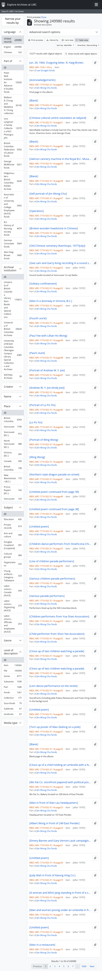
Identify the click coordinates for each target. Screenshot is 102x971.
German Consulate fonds (13, 243)
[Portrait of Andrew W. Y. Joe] (47, 370)
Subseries (13, 682)
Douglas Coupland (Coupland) (13, 545)
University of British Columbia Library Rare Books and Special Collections (13, 300)
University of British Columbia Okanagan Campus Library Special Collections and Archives (13, 355)
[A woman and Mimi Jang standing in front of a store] (60, 892)
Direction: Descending (87, 45)
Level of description (11, 651)
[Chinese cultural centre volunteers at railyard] (57, 117)
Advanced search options (44, 32)
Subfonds (13, 709)
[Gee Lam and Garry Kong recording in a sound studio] (60, 263)
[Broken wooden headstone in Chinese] (53, 228)
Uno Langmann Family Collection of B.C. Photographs (13, 128)
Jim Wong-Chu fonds (47, 87)
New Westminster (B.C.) (13, 478)
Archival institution (10, 268)
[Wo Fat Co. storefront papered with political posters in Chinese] (60, 782)
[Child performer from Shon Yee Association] (56, 633)
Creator (8, 386)
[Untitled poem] (39, 526)
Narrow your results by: (13, 21)
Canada (13, 462)
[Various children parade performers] (52, 578)
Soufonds (13, 715)
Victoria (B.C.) (13, 454)
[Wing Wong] (37, 457)
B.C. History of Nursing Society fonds (13, 228)
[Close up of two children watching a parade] (56, 651)
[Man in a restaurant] (42, 944)
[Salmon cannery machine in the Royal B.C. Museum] (60, 159)
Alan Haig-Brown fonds (13, 255)
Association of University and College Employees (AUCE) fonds (13, 205)
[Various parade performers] (47, 596)
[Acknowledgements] (42, 80)
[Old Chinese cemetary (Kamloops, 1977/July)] (57, 245)
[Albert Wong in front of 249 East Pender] (54, 823)
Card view (68, 40)
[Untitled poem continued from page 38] (54, 509)
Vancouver (13, 427)
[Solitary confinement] (43, 283)
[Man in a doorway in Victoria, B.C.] (50, 301)
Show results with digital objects (82, 53)
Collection (13, 698)
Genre (7, 640)
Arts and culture (13, 535)
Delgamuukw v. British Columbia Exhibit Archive (13, 181)
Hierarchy (53, 40)
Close (43, 17)
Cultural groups (13, 555)
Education (13, 520)
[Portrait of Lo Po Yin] (42, 405)
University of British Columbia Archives (13, 329)
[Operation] (36, 211)
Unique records (13, 40)
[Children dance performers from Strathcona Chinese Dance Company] (60, 544)
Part (13, 688)
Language (10, 32)
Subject (8, 507)
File (13, 671)
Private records (13, 526)
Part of (8, 61)
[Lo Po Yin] (35, 422)
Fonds (13, 693)
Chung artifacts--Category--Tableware (13, 575)
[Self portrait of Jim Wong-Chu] (48, 193)
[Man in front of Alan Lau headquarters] (53, 802)
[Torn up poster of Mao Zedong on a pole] (54, 727)
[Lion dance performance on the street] (53, 686)
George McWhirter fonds (13, 164)
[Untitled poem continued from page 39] (54, 491)
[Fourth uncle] (38, 318)
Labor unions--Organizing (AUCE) (13, 605)
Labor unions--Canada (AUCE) (13, 590)
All (5, 67)
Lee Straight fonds (46, 70)
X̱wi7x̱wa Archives (13, 376)
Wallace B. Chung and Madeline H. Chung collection (13, 105)
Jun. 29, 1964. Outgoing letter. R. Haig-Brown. (56, 62)
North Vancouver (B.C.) (13, 444)
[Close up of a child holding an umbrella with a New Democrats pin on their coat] (60, 764)
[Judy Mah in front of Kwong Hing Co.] (52, 875)
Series (13, 677)
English (13, 47)
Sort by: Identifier (65, 45)
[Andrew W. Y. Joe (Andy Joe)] (47, 387)
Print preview (37, 40)
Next (92, 966)
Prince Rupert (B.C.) (13, 490)
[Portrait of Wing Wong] (43, 439)
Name (7, 396)
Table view (83, 40)
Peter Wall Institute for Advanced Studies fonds (13, 82)
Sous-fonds (13, 704)
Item (13, 666)
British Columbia (13, 420)
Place (7, 406)
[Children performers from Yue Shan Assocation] (59, 616)
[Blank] (33, 100)
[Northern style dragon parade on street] (54, 474)
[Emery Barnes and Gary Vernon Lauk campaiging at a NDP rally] (60, 840)
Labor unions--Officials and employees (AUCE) (13, 623)
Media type (10, 723)
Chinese (13, 53)
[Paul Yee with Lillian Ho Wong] (48, 335)
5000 (84, 966)
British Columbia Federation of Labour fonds (13, 149)
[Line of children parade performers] (51, 561)
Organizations (13, 564)
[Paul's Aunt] (37, 353)
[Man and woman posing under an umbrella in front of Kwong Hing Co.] (60, 910)
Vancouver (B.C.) (13, 434)
